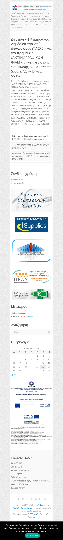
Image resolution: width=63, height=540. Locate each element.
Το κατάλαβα (32, 535)
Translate (29, 316)
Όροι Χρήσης (16, 473)
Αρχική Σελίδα (17, 463)
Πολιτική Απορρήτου (19, 477)
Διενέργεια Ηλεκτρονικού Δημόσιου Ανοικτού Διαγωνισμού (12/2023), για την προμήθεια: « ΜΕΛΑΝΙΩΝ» (31, 156)
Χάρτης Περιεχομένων (20, 470)
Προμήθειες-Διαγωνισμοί (34, 139)
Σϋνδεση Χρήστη (18, 488)
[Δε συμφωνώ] (59, 530)
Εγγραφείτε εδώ (17, 183)
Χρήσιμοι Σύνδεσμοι (19, 484)
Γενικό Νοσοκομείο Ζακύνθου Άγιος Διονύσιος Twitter (23, 500)
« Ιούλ (13, 375)
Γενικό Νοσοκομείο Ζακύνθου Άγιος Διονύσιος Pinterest (31, 500)
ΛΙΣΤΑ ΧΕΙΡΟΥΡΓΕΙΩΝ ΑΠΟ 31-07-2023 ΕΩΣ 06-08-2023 (30, 147)
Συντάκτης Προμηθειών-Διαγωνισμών (30, 136)
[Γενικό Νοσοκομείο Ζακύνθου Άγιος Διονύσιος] (31, 6)
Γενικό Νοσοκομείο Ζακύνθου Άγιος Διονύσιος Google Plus (27, 500)
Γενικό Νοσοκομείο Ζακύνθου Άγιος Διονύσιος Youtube (36, 500)
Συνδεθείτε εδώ (17, 179)
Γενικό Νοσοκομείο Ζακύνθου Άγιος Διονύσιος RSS (44, 500)
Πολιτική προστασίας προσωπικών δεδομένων (30, 481)
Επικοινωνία (16, 467)
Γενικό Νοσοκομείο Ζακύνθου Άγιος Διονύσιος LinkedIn (40, 500)
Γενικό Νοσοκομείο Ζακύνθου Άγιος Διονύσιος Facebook (18, 500)
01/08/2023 (16, 139)
